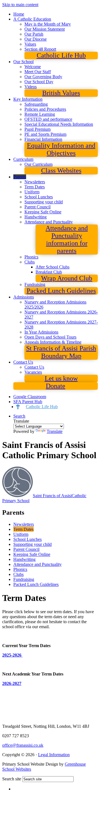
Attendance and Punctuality (48, 222)
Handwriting (35, 216)
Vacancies (33, 372)
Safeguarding (36, 104)
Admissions (23, 297)
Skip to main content (20, 4)
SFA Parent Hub (27, 401)
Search (19, 416)
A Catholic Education (32, 19)
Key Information (27, 99)
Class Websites (61, 170)
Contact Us (23, 362)
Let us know (61, 378)
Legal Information (54, 754)
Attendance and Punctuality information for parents (67, 239)
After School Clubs (52, 267)
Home (18, 14)
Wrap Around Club (66, 278)
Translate (54, 431)
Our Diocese (35, 39)
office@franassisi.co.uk (22, 745)
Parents (19, 176)
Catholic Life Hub (61, 55)
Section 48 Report (40, 49)
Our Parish (33, 34)
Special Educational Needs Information (58, 124)
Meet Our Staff (37, 71)
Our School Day (38, 81)
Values (30, 44)
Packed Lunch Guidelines (61, 290)
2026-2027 (11, 683)
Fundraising (34, 284)
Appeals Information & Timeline (52, 342)
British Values (61, 93)
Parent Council (37, 206)
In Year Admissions (41, 332)
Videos (30, 86)
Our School (23, 61)
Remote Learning (39, 114)
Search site (11, 778)
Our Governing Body (43, 76)
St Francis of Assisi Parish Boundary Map (61, 352)
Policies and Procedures (45, 109)
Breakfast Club (49, 272)
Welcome (32, 66)
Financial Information (43, 139)
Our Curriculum (38, 164)
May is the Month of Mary (47, 24)
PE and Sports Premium (45, 134)
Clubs (29, 262)
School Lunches (38, 196)
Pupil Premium (37, 129)
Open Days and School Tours (50, 337)
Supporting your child (43, 201)
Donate (55, 385)
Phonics (31, 257)
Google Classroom (29, 396)
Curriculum (23, 159)
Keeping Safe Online (42, 211)
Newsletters (34, 181)
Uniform (31, 191)
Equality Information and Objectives (61, 149)
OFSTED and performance (48, 119)
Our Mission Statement (44, 29)
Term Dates (34, 186)
